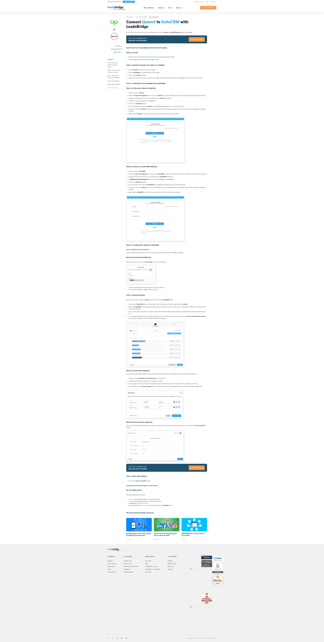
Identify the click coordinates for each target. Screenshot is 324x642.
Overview (118, 46)
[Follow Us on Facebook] (108, 638)
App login (170, 561)
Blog (146, 564)
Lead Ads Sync (128, 561)
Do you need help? (112, 88)
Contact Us (213, 2)
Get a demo (148, 561)
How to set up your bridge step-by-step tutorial (113, 65)
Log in (207, 2)
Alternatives (117, 52)
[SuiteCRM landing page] (114, 36)
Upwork (131, 499)
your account (145, 505)
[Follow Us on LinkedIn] (117, 638)
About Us (110, 561)
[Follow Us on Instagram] (112, 638)
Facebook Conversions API (131, 566)
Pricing (170, 8)
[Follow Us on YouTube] (122, 638)
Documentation (116, 49)
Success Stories (112, 572)
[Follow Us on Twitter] (126, 638)
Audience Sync (128, 564)
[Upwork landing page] (114, 22)
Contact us (170, 569)
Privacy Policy (111, 566)
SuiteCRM (131, 501)
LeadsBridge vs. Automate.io (152, 569)
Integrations (161, 8)
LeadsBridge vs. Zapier (151, 566)
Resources (179, 8)
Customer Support (199, 2)
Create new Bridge (161, 57)
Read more (129, 539)
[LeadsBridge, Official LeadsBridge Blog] (116, 8)
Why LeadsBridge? (148, 8)
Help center (171, 566)
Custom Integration (129, 572)
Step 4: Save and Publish (114, 84)
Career (109, 569)
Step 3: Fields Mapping (113, 81)
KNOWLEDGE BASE (142, 503)
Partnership (148, 572)
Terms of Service (112, 564)
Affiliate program (172, 564)
